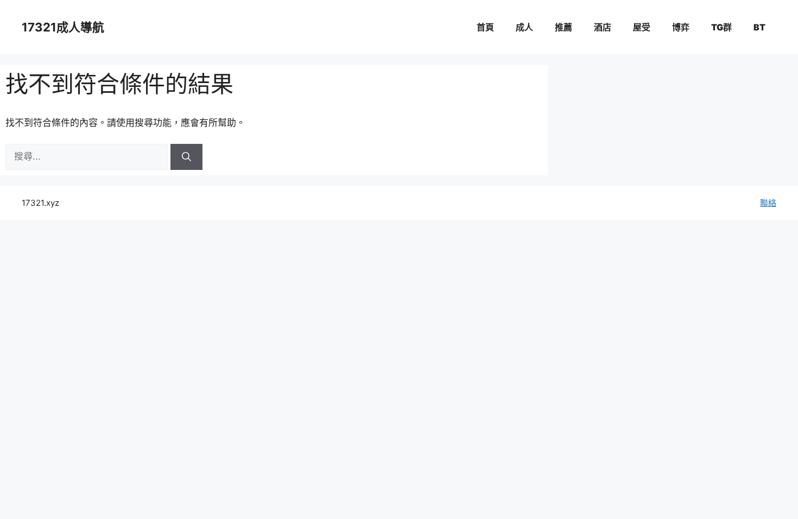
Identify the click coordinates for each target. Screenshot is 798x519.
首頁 (485, 27)
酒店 (602, 27)
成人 (524, 27)
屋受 (641, 27)
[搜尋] (186, 157)
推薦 (563, 27)
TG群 (721, 27)
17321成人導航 (63, 27)
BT (759, 27)
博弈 (680, 27)
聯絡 (768, 203)
